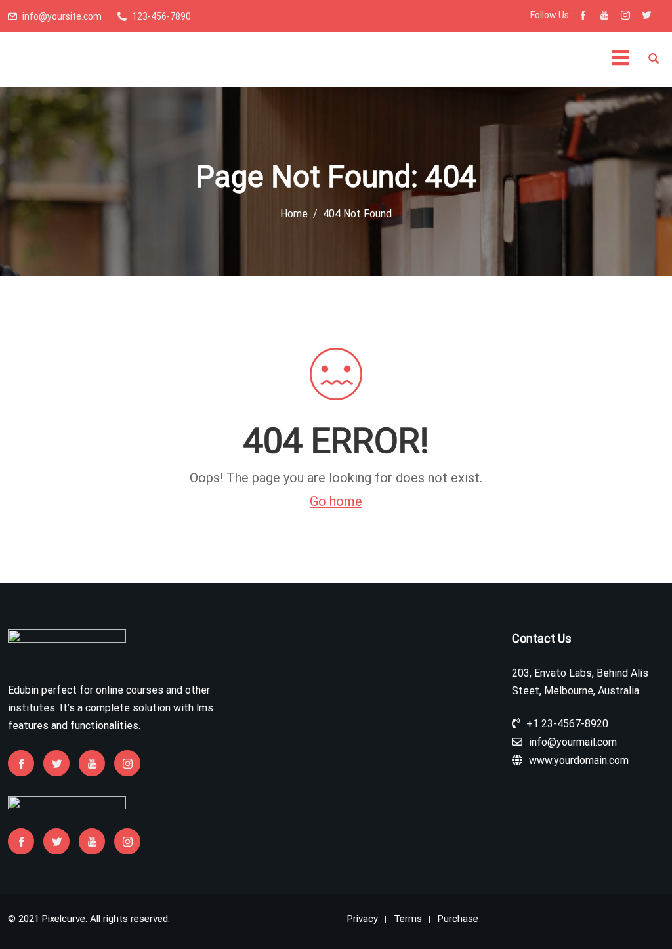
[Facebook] (583, 16)
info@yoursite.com (62, 16)
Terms (408, 919)
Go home (336, 501)
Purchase (458, 919)
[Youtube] (604, 16)
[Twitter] (646, 16)
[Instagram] (625, 16)
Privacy (362, 919)
